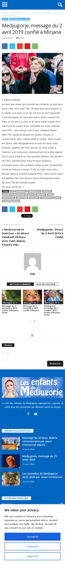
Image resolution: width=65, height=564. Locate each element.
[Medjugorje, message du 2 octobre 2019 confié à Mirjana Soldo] (53, 297)
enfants (47, 191)
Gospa (31, 194)
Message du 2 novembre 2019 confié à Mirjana (31, 308)
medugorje (22, 198)
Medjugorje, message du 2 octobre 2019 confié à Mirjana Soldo (52, 310)
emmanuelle (34, 191)
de (12, 191)
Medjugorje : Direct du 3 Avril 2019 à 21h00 (50, 233)
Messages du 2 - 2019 (19, 19)
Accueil (5, 12)
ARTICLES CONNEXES (20, 284)
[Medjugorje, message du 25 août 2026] (11, 461)
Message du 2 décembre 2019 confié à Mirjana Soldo (10, 309)
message (34, 198)
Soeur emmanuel (11, 201)
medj (50, 194)
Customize (33, 546)
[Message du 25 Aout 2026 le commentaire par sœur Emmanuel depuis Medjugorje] (11, 443)
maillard (41, 194)
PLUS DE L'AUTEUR (45, 284)
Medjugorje (8, 198)
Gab (32, 274)
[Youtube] (36, 414)
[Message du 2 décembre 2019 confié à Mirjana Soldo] (11, 297)
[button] (59, 5)
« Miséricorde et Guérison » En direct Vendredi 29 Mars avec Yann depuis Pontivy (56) (15, 237)
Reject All (32, 556)
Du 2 (5, 19)
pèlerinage (46, 198)
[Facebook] (29, 414)
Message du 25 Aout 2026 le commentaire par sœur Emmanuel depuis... (39, 441)
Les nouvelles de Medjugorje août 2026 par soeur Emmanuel (42, 475)
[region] (32, 534)
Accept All (32, 536)
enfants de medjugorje (14, 194)
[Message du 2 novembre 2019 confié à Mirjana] (32, 297)
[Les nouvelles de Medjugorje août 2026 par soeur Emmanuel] (11, 478)
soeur (57, 198)
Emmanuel (21, 191)
